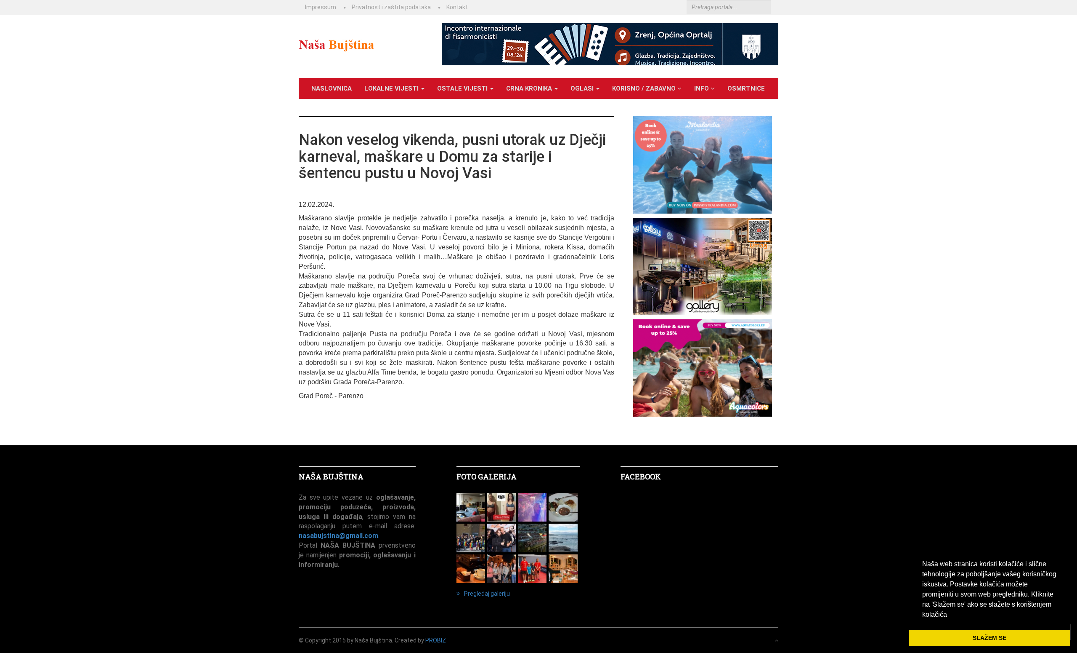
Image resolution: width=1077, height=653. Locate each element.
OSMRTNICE (746, 88)
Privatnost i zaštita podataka (391, 7)
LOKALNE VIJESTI (392, 88)
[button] (950, 615)
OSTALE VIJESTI (463, 88)
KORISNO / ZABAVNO (644, 88)
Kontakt (457, 7)
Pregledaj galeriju (487, 593)
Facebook (641, 476)
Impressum (320, 7)
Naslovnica (331, 88)
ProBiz (435, 640)
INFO (702, 88)
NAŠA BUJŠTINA (331, 476)
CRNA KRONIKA (530, 88)
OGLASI (582, 88)
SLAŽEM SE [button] (989, 637)
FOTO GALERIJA (486, 476)
